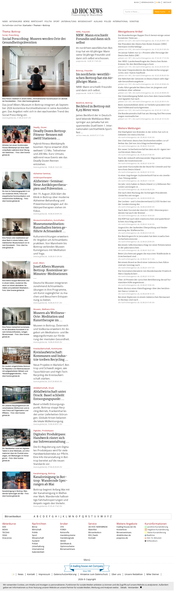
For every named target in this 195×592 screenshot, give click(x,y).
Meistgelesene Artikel (130, 31)
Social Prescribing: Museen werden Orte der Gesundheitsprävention (34, 40)
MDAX (5, 529)
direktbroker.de (124, 535)
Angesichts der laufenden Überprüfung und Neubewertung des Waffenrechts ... (143, 229)
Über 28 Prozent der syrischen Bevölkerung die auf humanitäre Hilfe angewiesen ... (144, 281)
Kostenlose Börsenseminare (124, 531)
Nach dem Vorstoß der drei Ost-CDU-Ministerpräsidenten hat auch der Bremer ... (143, 212)
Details (124, 587)
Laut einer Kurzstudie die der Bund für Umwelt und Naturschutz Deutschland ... (144, 168)
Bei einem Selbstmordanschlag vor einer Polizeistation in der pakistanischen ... (144, 246)
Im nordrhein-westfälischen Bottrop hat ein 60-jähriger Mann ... (94, 78)
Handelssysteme (67, 535)
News (20, 574)
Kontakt (92, 538)
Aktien (63, 540)
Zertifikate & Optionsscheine (67, 545)
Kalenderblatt (38, 552)
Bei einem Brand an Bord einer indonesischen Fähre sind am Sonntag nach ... (143, 264)
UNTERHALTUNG (68, 21)
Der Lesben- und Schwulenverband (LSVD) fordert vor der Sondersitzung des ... (144, 203)
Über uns (116, 574)
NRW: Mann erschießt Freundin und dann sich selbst (93, 39)
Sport (34, 535)
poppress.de (122, 538)
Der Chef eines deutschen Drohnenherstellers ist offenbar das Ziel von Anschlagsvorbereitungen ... (143, 142)
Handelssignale (67, 538)
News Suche (160, 11)
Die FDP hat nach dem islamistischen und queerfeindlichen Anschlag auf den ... (144, 220)
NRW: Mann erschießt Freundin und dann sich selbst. (94, 88)
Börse (34, 526)
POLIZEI (107, 21)
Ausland (35, 540)
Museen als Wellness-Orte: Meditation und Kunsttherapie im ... (49, 317)
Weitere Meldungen (129, 128)
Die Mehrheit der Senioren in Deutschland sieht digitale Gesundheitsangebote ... (144, 80)
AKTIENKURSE (15, 21)
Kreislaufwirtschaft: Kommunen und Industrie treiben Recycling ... (50, 356)
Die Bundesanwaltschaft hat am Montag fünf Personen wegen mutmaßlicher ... (144, 115)
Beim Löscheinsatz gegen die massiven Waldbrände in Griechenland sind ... (144, 255)
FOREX (63, 529)
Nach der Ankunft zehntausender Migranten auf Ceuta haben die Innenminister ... (144, 160)
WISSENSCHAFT (85, 21)
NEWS (5, 21)
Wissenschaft (38, 538)
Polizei (35, 543)
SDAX (4, 535)
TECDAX (5, 532)
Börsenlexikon (13, 516)
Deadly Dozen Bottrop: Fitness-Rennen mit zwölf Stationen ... (49, 135)
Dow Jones (7, 538)
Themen (37, 25)
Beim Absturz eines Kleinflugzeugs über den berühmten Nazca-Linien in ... (144, 290)
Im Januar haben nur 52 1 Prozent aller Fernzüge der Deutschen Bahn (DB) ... (143, 54)
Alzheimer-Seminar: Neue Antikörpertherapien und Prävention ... (50, 185)
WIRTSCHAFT (37, 21)
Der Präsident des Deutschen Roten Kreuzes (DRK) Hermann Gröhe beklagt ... (142, 45)
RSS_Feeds (93, 535)
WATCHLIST (167, 2)
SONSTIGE (134, 21)
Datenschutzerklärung (65, 574)
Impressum (44, 574)
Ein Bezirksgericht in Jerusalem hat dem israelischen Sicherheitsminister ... (143, 238)
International (38, 549)
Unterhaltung (38, 546)
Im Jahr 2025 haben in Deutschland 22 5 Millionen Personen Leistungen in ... (144, 186)
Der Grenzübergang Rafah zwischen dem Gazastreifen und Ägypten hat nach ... (144, 98)
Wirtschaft (36, 529)
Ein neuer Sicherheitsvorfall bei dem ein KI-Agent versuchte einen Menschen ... (144, 151)
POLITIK (48, 21)
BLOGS (136, 2)
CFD (62, 526)
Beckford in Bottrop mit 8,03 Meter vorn (93, 108)
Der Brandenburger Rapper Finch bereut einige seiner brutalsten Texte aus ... (144, 37)
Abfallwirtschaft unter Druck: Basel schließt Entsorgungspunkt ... (49, 395)
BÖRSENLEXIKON (147, 2)
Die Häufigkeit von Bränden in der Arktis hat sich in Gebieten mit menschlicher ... (143, 133)
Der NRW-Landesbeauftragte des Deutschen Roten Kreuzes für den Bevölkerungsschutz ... (142, 63)
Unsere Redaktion (134, 574)
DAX (4, 526)
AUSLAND (98, 21)
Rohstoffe (64, 532)
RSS (159, 2)
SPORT (56, 21)
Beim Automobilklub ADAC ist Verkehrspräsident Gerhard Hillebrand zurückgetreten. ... (144, 106)
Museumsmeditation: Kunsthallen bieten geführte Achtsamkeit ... (50, 228)
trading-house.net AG (126, 526)
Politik (35, 532)
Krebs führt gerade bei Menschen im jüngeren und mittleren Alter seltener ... (142, 89)
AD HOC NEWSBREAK (98, 526)
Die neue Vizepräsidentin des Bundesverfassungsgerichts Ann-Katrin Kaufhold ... (143, 72)
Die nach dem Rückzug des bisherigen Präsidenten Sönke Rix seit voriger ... (142, 194)
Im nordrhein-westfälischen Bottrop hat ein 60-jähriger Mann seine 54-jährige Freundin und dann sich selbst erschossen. (94, 53)
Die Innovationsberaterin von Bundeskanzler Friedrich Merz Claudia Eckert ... (144, 272)
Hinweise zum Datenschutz (94, 574)
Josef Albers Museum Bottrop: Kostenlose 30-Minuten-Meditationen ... (50, 272)
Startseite (27, 25)
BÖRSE (26, 21)
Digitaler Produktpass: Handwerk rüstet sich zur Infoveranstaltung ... (51, 438)
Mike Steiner (152, 574)
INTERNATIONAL (120, 21)
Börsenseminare (67, 549)
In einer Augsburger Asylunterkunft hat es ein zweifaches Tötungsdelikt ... (144, 177)
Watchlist (92, 529)
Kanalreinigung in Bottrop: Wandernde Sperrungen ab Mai (50, 481)
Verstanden (133, 587)
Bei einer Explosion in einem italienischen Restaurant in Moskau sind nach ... (144, 299)
